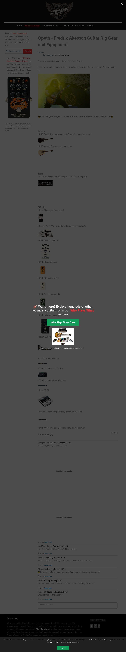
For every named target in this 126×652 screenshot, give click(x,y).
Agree (63, 648)
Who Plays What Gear (63, 322)
